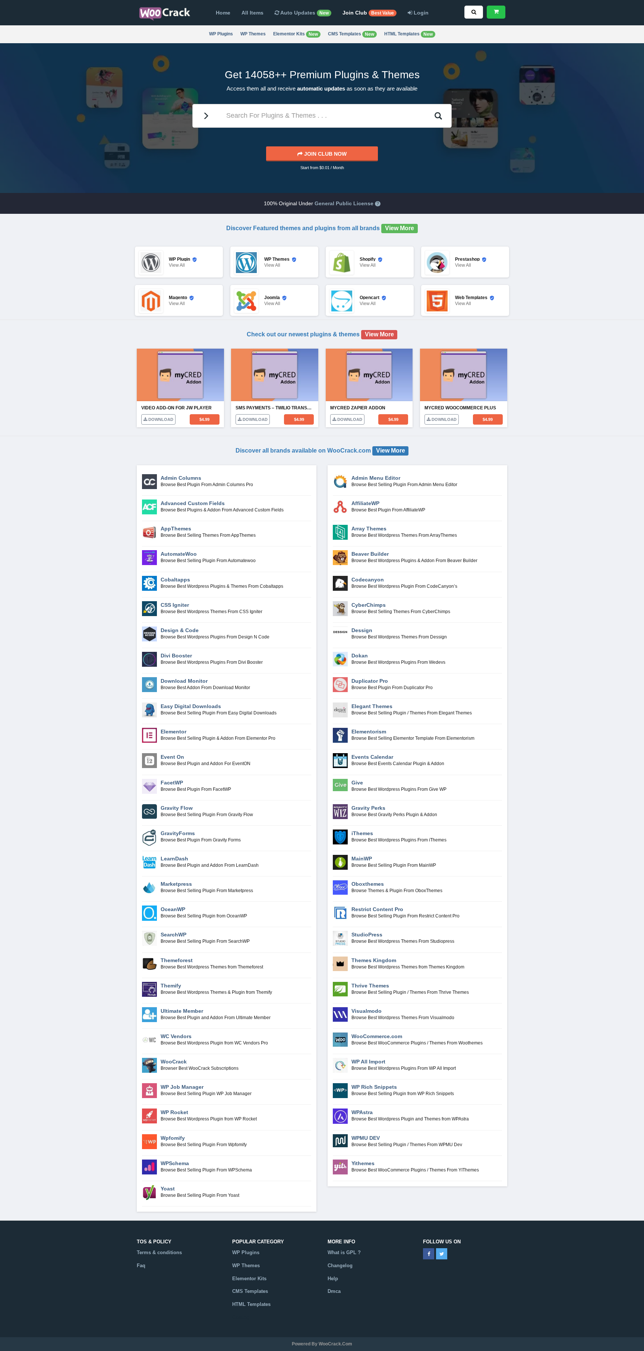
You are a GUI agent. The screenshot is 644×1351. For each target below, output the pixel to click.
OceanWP (173, 909)
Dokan (359, 656)
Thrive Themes (370, 986)
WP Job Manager (182, 1087)
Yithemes (363, 1163)
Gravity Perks (368, 808)
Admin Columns (181, 478)
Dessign (361, 630)
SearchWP (173, 935)
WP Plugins (221, 34)
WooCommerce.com (376, 1036)
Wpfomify (173, 1138)
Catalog (241, 1317)
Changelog (340, 1265)
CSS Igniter (175, 605)
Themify (171, 986)
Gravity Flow (177, 808)
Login (420, 13)
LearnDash (174, 859)
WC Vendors (176, 1036)
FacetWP (172, 783)
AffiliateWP (365, 503)
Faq (141, 1265)
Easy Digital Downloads (191, 706)
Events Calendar (372, 757)
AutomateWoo (179, 554)
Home (223, 13)
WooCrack (174, 1062)
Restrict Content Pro (377, 909)
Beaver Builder (370, 554)
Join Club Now (325, 154)
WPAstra (362, 1112)
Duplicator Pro (369, 681)
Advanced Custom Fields (193, 503)
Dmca (334, 1291)
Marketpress (176, 884)
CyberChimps (368, 605)
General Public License (344, 203)
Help (333, 1278)
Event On (172, 757)
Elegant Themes (371, 706)
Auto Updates (304, 13)
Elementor (173, 732)
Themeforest (177, 960)
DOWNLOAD (160, 419)
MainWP (361, 859)
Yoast (168, 1189)
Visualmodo (366, 1011)
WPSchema (175, 1163)
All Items (252, 13)
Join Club (368, 13)
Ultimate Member (182, 1011)
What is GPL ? (344, 1252)
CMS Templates (351, 34)
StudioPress (366, 935)
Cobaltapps (175, 580)
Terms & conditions (159, 1252)
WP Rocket (174, 1112)
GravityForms (178, 833)
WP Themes (253, 34)
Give (357, 783)
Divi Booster (176, 656)
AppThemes (176, 529)
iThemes (362, 833)
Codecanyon (367, 580)
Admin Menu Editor (375, 478)
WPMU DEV (365, 1138)
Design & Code (180, 630)
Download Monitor (184, 681)
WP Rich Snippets (374, 1087)
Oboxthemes (367, 884)
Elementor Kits (295, 34)
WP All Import (368, 1062)
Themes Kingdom (373, 960)
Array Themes (368, 529)
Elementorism (368, 732)
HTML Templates (408, 34)
